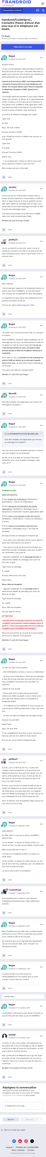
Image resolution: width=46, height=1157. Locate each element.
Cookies (30, 1150)
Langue (9, 1147)
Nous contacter (18, 1150)
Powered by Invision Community (23, 1153)
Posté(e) (17, 59)
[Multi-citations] (4, 177)
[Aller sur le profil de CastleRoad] (4, 891)
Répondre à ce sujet (23, 47)
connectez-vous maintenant (14, 1095)
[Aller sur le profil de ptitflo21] (4, 241)
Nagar (7, 36)
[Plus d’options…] (41, 57)
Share (11, 1119)
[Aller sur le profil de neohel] (4, 188)
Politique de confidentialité (27, 1147)
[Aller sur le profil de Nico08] (4, 395)
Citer (10, 177)
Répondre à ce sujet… (16, 1106)
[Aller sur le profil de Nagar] (4, 57)
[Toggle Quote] (6, 434)
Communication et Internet (27, 38)
